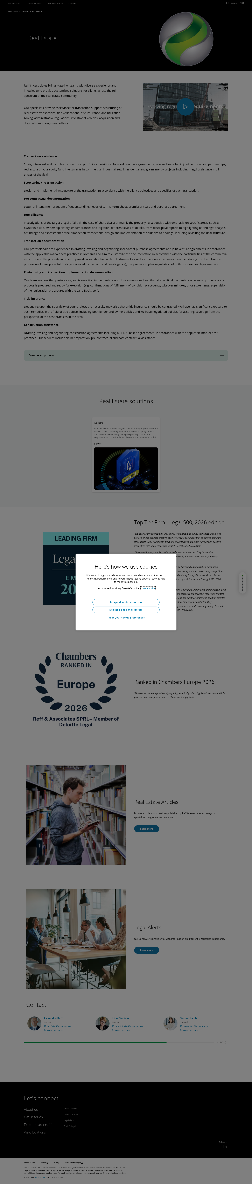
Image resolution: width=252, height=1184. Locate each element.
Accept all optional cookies (126, 602)
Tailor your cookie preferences (126, 617)
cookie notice (148, 588)
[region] (126, 592)
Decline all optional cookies (126, 609)
